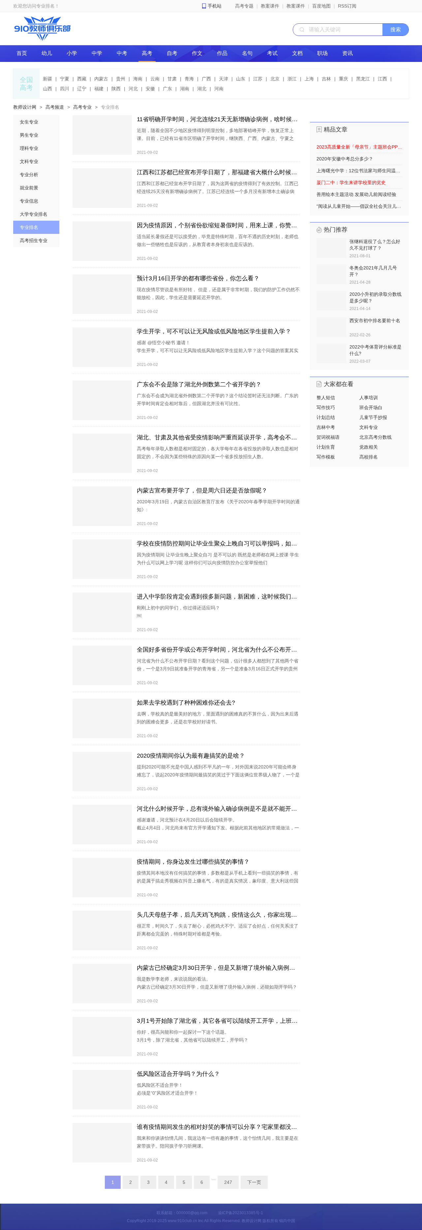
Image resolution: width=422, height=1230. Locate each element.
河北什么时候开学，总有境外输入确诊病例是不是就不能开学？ (218, 808)
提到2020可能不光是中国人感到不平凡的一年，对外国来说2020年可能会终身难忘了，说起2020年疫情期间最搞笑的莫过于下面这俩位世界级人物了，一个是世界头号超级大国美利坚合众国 (218, 774)
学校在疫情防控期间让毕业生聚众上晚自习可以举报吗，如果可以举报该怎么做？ (218, 543)
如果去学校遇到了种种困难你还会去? (186, 702)
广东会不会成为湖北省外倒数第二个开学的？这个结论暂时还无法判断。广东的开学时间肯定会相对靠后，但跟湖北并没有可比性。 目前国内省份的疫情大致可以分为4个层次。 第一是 (217, 407)
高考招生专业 (33, 240)
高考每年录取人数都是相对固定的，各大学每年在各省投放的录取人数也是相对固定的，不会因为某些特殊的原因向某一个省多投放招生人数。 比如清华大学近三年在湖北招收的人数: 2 (217, 460)
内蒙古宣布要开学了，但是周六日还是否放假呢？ (202, 490)
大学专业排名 (33, 214)
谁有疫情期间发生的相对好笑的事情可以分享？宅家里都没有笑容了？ (218, 1127)
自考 (172, 53)
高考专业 (82, 107)
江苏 (257, 78)
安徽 (150, 88)
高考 (147, 53)
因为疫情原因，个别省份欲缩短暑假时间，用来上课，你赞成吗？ (218, 225)
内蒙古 (101, 78)
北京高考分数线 (375, 437)
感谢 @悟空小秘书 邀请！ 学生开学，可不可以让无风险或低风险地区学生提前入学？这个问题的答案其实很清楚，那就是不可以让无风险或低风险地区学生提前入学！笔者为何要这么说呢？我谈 (217, 354)
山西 (47, 88)
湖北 (201, 88)
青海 (189, 78)
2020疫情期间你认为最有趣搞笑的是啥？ (191, 755)
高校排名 (368, 457)
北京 (275, 78)
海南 (137, 78)
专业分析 (29, 174)
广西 (206, 78)
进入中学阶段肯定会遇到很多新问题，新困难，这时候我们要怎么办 (218, 596)
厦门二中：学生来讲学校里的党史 (351, 182)
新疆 (47, 78)
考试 (272, 53)
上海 (309, 78)
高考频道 (54, 107)
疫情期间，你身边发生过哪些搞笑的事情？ (193, 861)
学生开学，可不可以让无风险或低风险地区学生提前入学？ (214, 331)
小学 (72, 53)
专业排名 (110, 107)
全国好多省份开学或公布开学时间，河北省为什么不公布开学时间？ (218, 649)
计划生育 (325, 447)
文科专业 (29, 161)
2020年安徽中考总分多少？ (344, 158)
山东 (240, 78)
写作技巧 (325, 407)
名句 (247, 53)
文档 (297, 53)
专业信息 (29, 201)
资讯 (347, 53)
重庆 (343, 78)
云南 (155, 78)
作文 (197, 53)
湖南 (184, 88)
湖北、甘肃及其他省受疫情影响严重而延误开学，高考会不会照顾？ (218, 437)
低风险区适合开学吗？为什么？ (178, 1074)
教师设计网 (24, 107)
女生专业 (29, 122)
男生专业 (29, 135)
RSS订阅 (347, 6)
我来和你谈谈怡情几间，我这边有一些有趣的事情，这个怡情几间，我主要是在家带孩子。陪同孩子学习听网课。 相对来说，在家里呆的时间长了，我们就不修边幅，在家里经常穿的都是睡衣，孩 (217, 1149)
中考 (122, 53)
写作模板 (325, 457)
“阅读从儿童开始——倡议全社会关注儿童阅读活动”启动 (359, 206)
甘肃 (172, 78)
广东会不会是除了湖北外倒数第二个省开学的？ (199, 384)
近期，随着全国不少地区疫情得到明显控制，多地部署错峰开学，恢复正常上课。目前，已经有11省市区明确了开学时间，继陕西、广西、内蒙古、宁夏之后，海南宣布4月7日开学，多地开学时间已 (215, 138)
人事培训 (368, 397)
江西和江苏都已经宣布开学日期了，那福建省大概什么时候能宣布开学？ (218, 172)
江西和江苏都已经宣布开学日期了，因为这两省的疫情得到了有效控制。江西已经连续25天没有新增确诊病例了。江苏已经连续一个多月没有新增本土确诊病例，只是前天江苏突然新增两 (217, 191)
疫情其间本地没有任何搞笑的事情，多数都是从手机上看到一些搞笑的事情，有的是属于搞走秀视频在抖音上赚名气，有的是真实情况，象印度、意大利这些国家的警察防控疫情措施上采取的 (217, 880)
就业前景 (29, 187)
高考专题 (244, 6)
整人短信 (325, 397)
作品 (222, 53)
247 (228, 1182)
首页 (21, 53)
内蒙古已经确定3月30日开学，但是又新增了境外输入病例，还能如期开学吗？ (218, 967)
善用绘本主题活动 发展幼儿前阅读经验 (356, 194)
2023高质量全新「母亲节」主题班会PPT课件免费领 (359, 147)
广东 (167, 88)
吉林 (326, 78)
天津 (223, 78)
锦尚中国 (287, 1220)
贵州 (120, 78)
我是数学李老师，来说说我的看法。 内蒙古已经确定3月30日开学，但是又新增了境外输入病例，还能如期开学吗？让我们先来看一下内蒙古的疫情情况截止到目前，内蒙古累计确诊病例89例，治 (218, 986)
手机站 (215, 6)
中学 (97, 53)
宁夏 (64, 78)
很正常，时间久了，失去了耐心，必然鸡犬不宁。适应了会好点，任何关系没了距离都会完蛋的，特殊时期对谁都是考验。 (217, 929)
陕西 (116, 88)
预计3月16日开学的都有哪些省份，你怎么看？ (198, 278)
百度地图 (321, 6)
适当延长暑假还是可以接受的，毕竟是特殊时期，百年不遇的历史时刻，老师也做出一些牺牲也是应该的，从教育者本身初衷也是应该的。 (217, 240)
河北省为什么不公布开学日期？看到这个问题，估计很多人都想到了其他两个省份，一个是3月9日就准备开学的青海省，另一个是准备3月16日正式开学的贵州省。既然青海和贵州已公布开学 (217, 668)
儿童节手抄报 (373, 417)
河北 (133, 88)
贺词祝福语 (328, 437)
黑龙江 (363, 78)
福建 (99, 88)
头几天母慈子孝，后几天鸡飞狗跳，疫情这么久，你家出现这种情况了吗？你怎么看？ (218, 914)
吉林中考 (325, 427)
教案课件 (270, 6)
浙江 (292, 78)
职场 (322, 53)
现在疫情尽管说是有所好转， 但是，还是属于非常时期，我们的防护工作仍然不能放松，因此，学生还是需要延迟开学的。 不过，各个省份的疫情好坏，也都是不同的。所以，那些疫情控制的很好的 (218, 297)
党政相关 (368, 447)
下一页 (254, 1182)
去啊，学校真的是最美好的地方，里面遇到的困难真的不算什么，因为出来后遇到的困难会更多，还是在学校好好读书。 (217, 717)
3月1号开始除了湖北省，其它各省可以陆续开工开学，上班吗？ (218, 1021)
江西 (382, 78)
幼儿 (47, 53)
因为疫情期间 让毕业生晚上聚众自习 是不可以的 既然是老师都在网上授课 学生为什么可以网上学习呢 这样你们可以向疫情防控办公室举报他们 (218, 558)
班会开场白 (370, 407)
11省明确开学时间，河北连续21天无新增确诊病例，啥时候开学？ (218, 119)
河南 (219, 88)
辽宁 (81, 88)
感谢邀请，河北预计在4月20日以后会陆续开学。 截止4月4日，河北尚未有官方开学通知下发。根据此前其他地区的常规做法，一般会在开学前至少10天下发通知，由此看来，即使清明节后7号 (218, 827)
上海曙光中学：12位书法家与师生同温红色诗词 (359, 170)
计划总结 (325, 417)
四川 (64, 88)
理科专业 (29, 148)
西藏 (81, 78)
